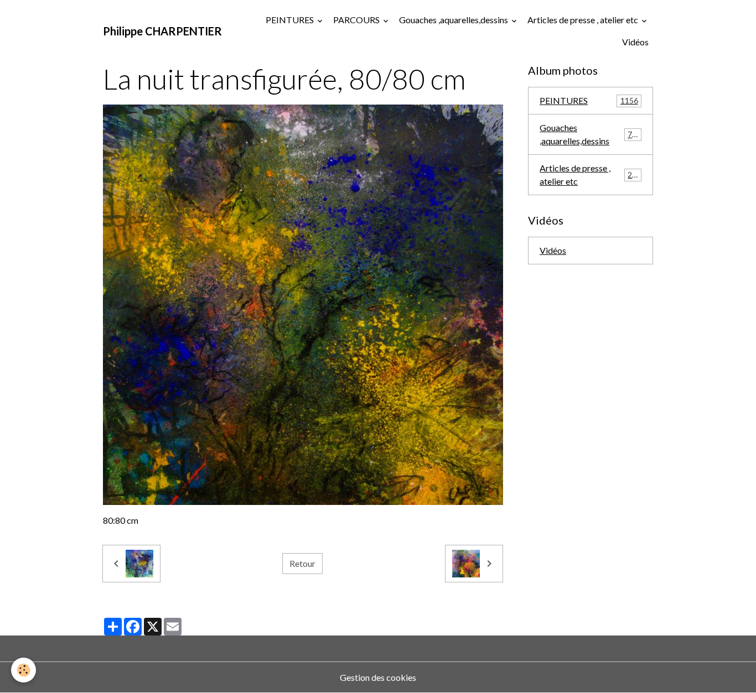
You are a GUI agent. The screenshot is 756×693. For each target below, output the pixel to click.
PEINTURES (290, 19)
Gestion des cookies (378, 677)
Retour (302, 563)
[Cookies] (23, 670)
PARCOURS (357, 19)
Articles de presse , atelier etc (583, 19)
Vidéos (635, 42)
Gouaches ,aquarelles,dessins (454, 19)
